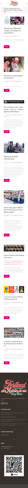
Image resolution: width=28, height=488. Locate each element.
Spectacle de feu (15, 264)
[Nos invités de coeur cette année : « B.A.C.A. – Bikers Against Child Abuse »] (14, 101)
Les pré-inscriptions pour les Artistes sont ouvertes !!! (13, 343)
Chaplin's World (20, 260)
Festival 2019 (14, 36)
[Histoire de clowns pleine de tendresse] (14, 64)
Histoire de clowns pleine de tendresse (13, 77)
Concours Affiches (15, 162)
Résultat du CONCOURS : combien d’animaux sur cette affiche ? (13, 30)
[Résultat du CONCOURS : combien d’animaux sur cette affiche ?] (14, 21)
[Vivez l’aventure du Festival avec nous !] (14, 248)
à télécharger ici (4, 435)
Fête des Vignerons (18, 262)
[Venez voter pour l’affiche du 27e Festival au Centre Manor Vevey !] (14, 197)
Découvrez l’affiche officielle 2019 (11, 158)
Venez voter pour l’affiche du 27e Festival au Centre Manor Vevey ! (13, 210)
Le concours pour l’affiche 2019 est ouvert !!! (13, 298)
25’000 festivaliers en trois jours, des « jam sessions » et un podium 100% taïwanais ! (13, 413)
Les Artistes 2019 (19, 349)
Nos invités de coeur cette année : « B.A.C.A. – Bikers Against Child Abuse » (13, 109)
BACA (13, 114)
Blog (16, 81)
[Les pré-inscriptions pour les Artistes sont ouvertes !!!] (14, 332)
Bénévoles (13, 81)
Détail (6, 46)
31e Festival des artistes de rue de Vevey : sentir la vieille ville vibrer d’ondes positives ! (13, 420)
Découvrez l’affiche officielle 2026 (8, 417)
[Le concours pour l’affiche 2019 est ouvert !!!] (14, 289)
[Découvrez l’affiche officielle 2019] (14, 147)
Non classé (10, 264)
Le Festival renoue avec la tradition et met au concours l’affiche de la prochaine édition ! (13, 424)
